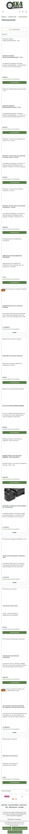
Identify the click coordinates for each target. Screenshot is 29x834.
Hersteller (21, 807)
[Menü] (3, 11)
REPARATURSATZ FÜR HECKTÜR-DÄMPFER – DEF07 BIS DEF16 (12, 456)
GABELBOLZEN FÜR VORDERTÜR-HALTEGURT (12, 256)
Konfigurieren (7, 828)
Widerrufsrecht (13, 807)
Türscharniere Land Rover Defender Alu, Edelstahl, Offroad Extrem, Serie (13, 706)
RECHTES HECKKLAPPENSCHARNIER (13, 406)
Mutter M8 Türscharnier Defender (12, 356)
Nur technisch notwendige (20, 828)
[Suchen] (19, 11)
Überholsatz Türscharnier (10, 756)
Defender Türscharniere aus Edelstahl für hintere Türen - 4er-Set (13, 156)
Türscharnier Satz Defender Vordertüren (10, 656)
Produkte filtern (15, 29)
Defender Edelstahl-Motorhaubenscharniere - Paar (11, 106)
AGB (6, 807)
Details (14, 332)
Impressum (4, 805)
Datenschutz (23, 805)
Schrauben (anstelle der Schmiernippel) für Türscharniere (14, 506)
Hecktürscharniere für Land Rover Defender (12, 306)
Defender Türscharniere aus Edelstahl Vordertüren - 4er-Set (13, 206)
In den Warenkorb (14, 82)
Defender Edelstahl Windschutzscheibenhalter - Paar (12, 56)
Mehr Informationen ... (14, 825)
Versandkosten (6, 814)
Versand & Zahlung (13, 805)
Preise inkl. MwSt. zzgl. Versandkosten (11, 79)
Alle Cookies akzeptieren (15, 832)
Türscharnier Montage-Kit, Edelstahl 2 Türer (13, 556)
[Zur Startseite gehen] (14, 5)
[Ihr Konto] (22, 11)
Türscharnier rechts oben (10, 606)
